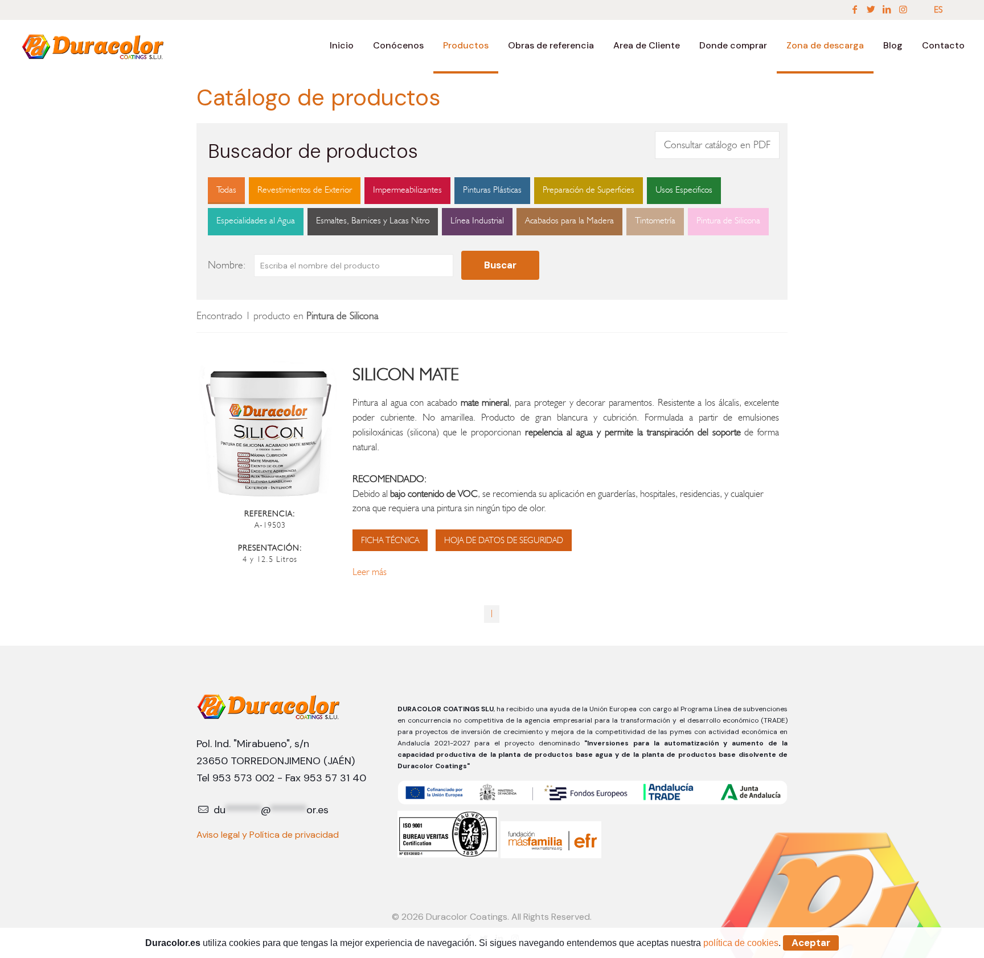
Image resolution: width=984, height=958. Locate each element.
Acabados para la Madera (569, 220)
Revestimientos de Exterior (304, 189)
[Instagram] (903, 9)
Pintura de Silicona (728, 220)
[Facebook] (855, 9)
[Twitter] (871, 9)
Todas (226, 189)
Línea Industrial (477, 220)
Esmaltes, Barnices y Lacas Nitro (372, 220)
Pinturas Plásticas (492, 189)
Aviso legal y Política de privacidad (267, 835)
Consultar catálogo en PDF (717, 144)
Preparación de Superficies (588, 189)
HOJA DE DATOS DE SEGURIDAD (503, 540)
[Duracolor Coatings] (93, 45)
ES (938, 9)
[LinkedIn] (887, 9)
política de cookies (740, 943)
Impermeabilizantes (407, 189)
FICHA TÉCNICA (390, 540)
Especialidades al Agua (255, 220)
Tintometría (655, 220)
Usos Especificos (683, 189)
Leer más (369, 571)
